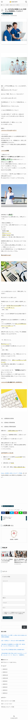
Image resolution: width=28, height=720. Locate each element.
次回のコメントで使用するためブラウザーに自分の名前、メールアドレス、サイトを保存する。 (14, 613)
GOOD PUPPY (14, 539)
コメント (5, 580)
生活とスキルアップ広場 (7, 13)
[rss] (14, 716)
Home (2, 473)
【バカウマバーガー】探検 (9, 700)
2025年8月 (5, 681)
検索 (24, 627)
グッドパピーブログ (7, 703)
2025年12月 (5, 675)
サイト (4, 607)
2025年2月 (5, 690)
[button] (3, 512)
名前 (4, 597)
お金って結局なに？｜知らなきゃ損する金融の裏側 (12, 640)
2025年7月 (5, 684)
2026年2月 (5, 669)
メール (5, 602)
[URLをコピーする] (25, 512)
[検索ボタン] (26, 2)
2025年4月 (5, 687)
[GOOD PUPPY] (14, 2)
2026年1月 (5, 672)
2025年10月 (5, 678)
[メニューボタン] (2, 2)
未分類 (7, 473)
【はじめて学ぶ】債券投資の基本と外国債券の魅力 (12, 649)
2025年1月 (5, 693)
